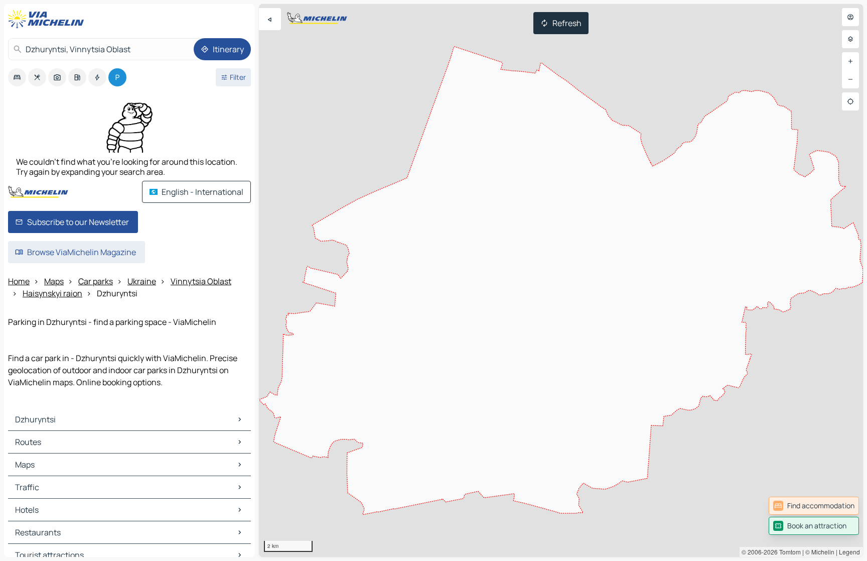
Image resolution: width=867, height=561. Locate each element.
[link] (814, 506)
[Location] (850, 101)
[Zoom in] (850, 61)
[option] (17, 77)
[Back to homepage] (48, 19)
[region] (561, 280)
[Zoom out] (850, 79)
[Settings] (850, 39)
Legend (849, 551)
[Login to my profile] (850, 17)
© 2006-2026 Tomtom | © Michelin (788, 551)
